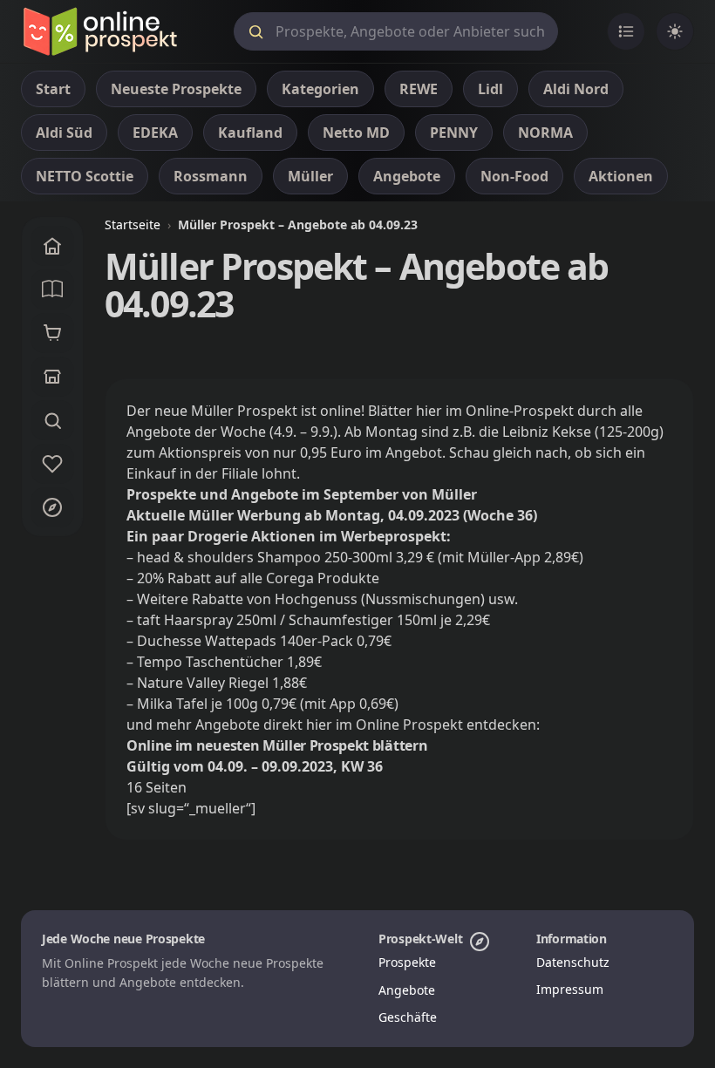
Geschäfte (407, 1017)
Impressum (569, 989)
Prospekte (407, 962)
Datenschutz (572, 962)
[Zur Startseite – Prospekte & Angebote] (100, 31)
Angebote (406, 990)
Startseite (132, 224)
